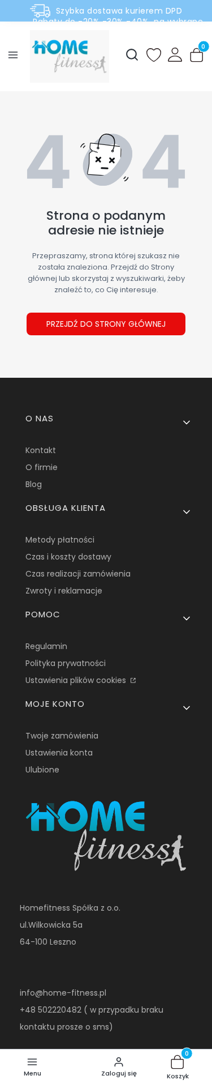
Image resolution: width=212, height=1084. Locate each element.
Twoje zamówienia (61, 735)
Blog (33, 484)
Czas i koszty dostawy (68, 556)
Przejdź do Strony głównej (106, 324)
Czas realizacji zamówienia (78, 573)
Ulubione (42, 769)
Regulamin (46, 646)
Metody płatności (59, 539)
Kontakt (40, 450)
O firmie (41, 467)
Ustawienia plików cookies (76, 680)
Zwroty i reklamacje (63, 590)
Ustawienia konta (59, 752)
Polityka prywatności (65, 663)
